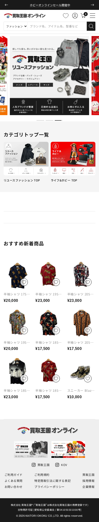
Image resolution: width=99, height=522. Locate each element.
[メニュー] (92, 16)
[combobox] (57, 26)
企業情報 (88, 487)
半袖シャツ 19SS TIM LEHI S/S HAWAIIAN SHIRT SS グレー (17, 348)
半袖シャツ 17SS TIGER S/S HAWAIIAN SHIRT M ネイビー (17, 300)
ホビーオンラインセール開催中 (50, 5)
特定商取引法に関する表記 (52, 480)
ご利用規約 (42, 474)
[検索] (91, 26)
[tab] (40, 120)
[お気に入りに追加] (24, 282)
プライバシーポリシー (49, 487)
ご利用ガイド (14, 474)
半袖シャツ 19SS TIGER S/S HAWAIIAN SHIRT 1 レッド (48, 300)
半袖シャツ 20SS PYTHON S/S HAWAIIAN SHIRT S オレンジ (80, 348)
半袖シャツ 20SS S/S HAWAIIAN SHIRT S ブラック (80, 298)
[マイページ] (75, 16)
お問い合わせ (14, 487)
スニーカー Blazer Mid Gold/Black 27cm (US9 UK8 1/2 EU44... (81, 396)
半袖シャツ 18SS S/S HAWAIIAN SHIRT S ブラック (17, 394)
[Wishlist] (65, 16)
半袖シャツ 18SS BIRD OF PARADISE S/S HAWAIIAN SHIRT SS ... (48, 350)
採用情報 (88, 480)
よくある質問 (14, 480)
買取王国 (88, 474)
